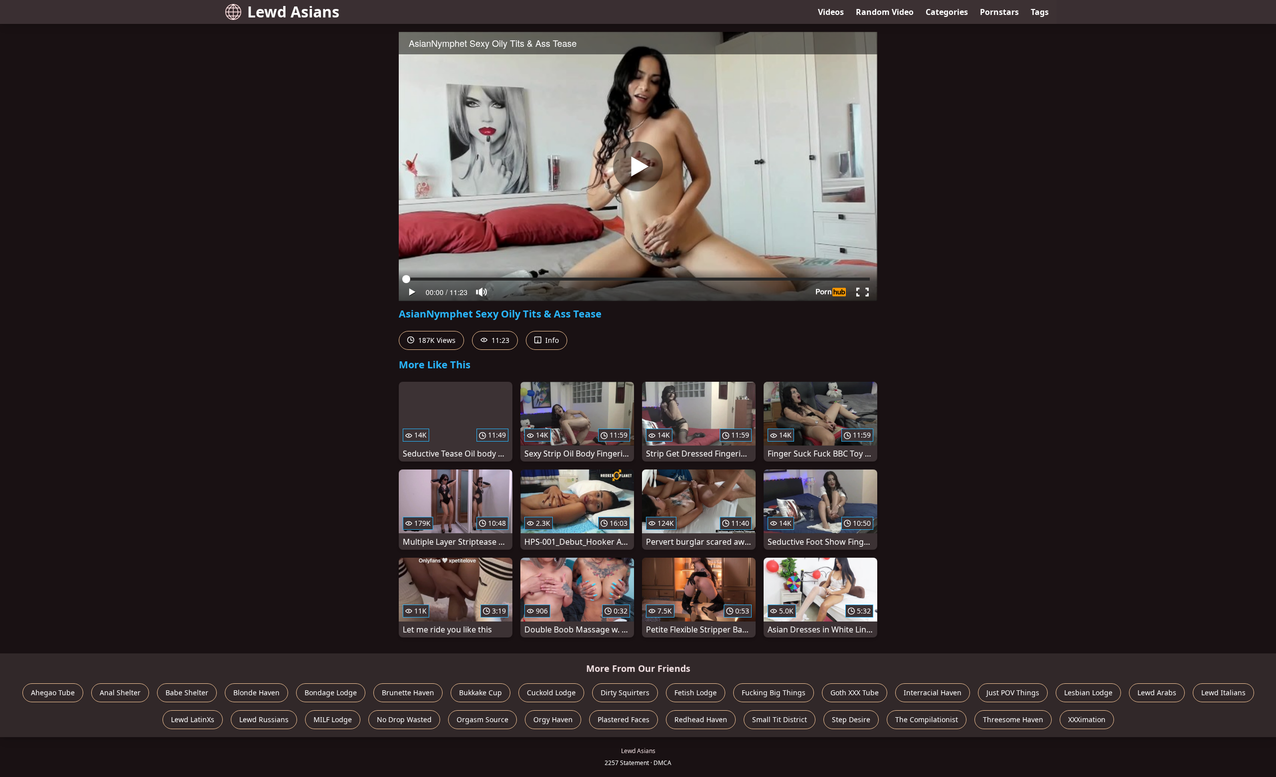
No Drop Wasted (404, 719)
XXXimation (1087, 719)
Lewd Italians (1223, 692)
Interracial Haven (932, 692)
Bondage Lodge (331, 692)
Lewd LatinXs (192, 719)
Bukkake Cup (480, 692)
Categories (947, 11)
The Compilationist (926, 719)
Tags (1040, 11)
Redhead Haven (700, 719)
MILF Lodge (333, 719)
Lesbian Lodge (1088, 692)
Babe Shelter (186, 692)
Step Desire (851, 719)
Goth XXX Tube (854, 692)
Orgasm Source (482, 719)
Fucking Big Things (773, 692)
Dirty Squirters (625, 692)
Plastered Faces (623, 719)
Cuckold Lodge (551, 692)
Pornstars (999, 11)
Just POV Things (1012, 692)
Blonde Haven (256, 692)
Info (551, 340)
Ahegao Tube (53, 692)
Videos (831, 11)
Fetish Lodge (695, 692)
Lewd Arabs (1156, 692)
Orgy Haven (553, 719)
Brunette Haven (408, 692)
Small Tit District (779, 719)
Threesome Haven (1013, 719)
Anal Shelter (120, 692)
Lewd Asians (293, 11)
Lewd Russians (264, 719)
